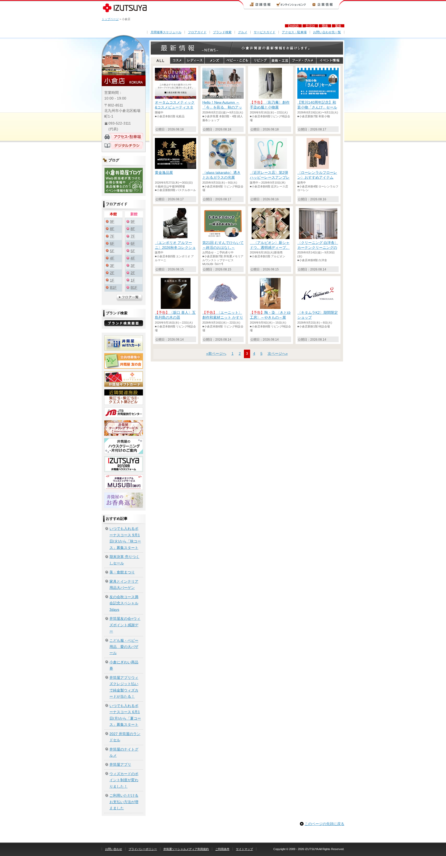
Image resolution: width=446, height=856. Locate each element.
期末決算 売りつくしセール (124, 560)
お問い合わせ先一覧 (327, 32)
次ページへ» (278, 354)
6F (112, 243)
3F (112, 266)
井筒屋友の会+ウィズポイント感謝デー (124, 625)
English (293, 25)
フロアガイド (197, 32)
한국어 (310, 25)
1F (112, 280)
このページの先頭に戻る (324, 824)
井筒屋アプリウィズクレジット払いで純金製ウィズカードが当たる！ (123, 687)
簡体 (325, 25)
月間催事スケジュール (165, 32)
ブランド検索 (222, 32)
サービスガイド (264, 32)
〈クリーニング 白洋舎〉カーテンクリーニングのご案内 (317, 247)
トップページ (110, 19)
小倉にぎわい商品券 (123, 665)
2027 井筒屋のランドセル (124, 737)
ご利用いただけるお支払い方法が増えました (123, 802)
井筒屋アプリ (120, 765)
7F (112, 236)
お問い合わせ (113, 849)
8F (112, 229)
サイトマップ (244, 849)
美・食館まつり (122, 572)
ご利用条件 (222, 849)
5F (112, 251)
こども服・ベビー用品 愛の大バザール (123, 647)
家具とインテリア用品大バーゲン (123, 585)
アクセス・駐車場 (294, 32)
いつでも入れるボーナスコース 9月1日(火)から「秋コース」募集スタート (125, 538)
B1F (113, 288)
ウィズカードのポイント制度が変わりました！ (123, 780)
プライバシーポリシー (143, 849)
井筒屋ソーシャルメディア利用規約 (186, 849)
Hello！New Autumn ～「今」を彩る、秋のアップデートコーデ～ (222, 107)
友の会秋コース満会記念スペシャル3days (123, 603)
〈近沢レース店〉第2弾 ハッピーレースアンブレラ (270, 177)
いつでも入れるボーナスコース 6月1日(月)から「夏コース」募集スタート (125, 715)
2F (112, 273)
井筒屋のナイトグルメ (123, 752)
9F (112, 222)
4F (112, 258)
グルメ (242, 32)
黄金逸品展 (164, 173)
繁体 (338, 25)
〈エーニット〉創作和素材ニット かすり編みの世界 (222, 317)
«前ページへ (216, 354)
